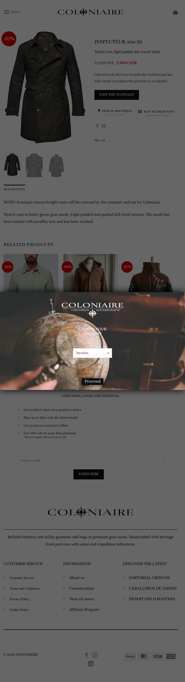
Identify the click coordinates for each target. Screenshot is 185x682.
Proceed (93, 381)
